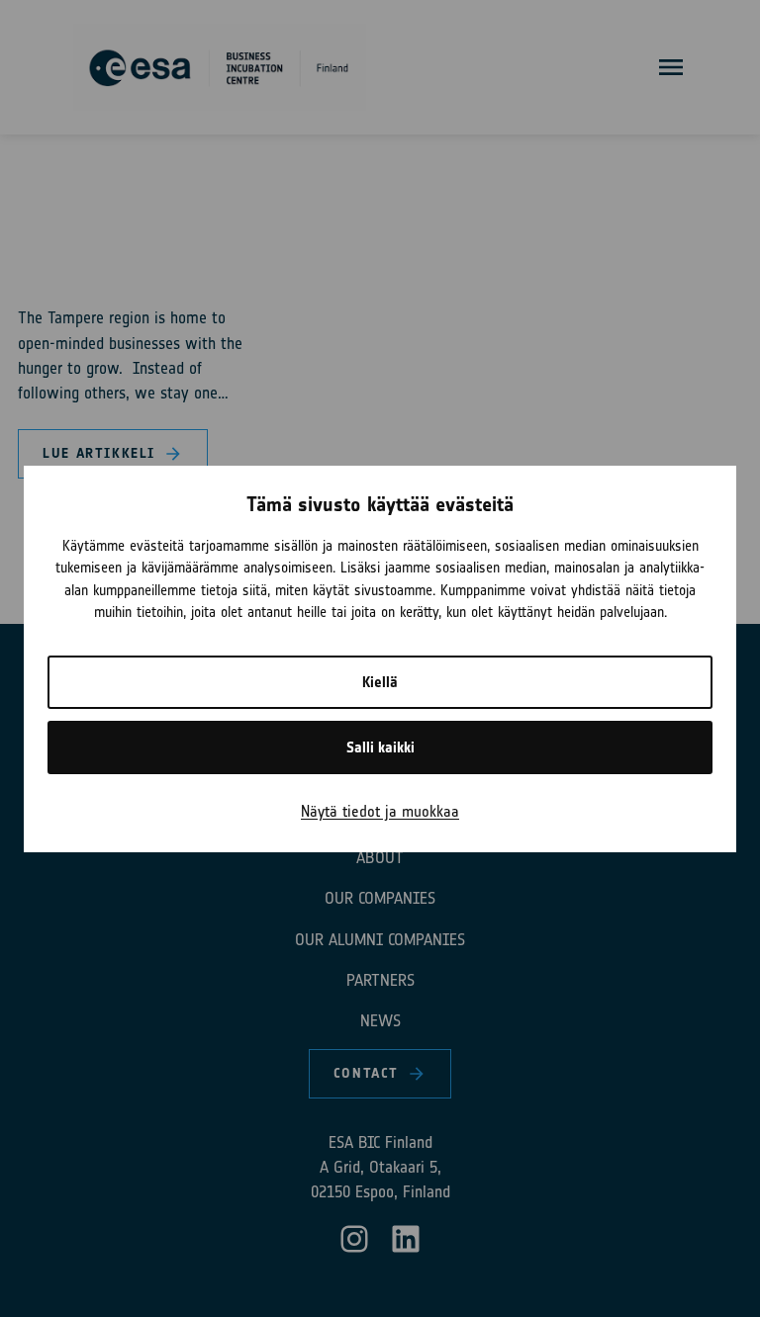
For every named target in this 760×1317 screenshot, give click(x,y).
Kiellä (380, 682)
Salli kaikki (380, 747)
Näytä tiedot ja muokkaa (380, 811)
